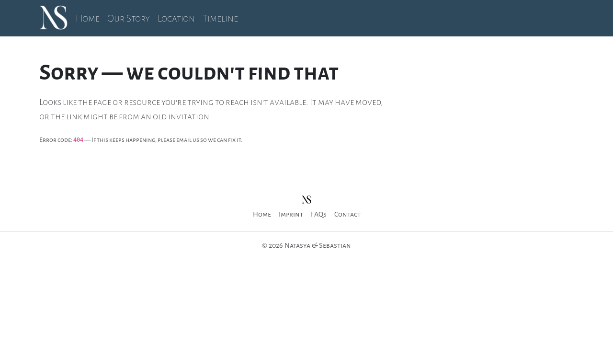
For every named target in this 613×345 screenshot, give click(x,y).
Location (176, 18)
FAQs (319, 214)
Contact (347, 214)
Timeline (220, 18)
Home (88, 18)
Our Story (128, 18)
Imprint (291, 214)
